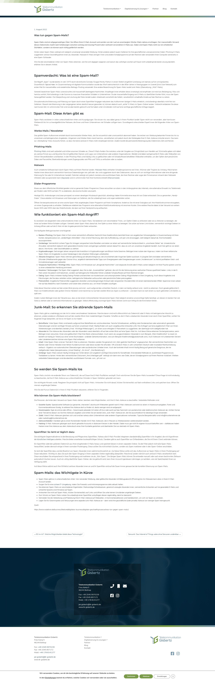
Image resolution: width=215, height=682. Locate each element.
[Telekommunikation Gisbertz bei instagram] (117, 595)
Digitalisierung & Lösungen (136, 9)
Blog (165, 9)
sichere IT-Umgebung (62, 484)
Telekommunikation (111, 9)
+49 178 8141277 (92, 600)
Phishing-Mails (40, 151)
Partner (156, 9)
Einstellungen (50, 678)
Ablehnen (146, 676)
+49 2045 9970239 (91, 594)
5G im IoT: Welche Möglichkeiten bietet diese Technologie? (59, 534)
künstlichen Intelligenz (46, 439)
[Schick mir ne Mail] (125, 586)
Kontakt (174, 9)
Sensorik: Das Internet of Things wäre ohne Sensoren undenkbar (153, 534)
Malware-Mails (101, 170)
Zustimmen (131, 676)
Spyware (65, 178)
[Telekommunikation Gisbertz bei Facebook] (112, 595)
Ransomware (114, 178)
